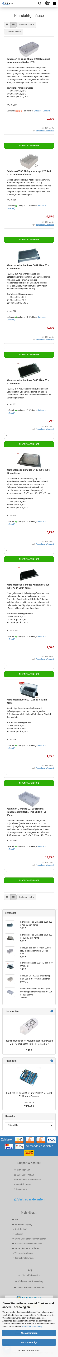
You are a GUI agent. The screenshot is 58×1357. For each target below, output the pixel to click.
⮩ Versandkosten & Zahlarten (25, 1248)
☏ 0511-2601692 (22, 1170)
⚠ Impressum (20, 1189)
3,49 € (29, 1050)
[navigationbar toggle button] (54, 3)
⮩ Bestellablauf (19, 1229)
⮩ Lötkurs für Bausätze (29, 1275)
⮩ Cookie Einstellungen (23, 1258)
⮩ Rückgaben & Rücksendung (29, 1281)
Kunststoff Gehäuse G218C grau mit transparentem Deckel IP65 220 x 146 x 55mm (26, 811)
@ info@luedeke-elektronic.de (27, 1179)
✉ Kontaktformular (22, 1184)
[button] (7, 25)
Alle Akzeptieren (29, 1333)
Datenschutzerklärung (31, 1326)
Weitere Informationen (29, 1350)
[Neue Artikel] (51, 1011)
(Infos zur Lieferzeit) (42, 111)
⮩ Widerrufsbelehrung (22, 1253)
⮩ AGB (15, 1219)
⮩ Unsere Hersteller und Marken (29, 1287)
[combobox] (26, 25)
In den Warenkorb (29, 146)
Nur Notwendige (29, 1342)
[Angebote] (51, 1061)
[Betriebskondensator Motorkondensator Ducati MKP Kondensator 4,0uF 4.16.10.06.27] (29, 1026)
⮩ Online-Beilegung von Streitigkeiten (29, 1239)
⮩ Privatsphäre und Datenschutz (27, 1243)
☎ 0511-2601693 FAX (24, 1175)
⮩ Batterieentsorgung (22, 1224)
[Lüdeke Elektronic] (6, 3)
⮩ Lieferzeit (17, 1234)
